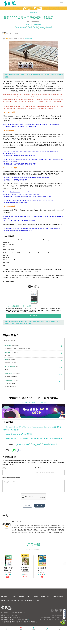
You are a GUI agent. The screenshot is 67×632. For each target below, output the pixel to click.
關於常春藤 (4, 597)
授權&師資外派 (5, 600)
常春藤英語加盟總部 (58, 597)
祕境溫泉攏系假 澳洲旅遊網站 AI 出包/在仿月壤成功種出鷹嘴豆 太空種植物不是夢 (34, 438)
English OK (10, 32)
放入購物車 (33, 315)
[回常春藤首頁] (10, 3)
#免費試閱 (49, 27)
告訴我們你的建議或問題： (12, 478)
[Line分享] (14, 450)
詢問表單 (37, 600)
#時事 (35, 27)
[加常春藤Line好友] (52, 610)
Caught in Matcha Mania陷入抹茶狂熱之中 (20, 434)
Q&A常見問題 (28, 600)
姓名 (4, 468)
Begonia (63, 615)
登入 (47, 630)
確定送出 (39, 505)
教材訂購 (13, 600)
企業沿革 (29, 597)
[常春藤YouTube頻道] (64, 610)
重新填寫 (27, 505)
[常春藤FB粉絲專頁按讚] (56, 610)
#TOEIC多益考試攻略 (20, 27)
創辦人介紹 (21, 597)
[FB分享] (19, 450)
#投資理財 (41, 27)
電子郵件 (38, 468)
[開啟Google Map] (29, 619)
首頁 (7, 630)
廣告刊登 (20, 600)
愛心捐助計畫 (12, 597)
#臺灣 (30, 27)
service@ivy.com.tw (15, 617)
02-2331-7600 (13, 613)
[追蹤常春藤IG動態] (60, 610)
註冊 (60, 630)
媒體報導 (36, 597)
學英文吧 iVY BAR (45, 597)
